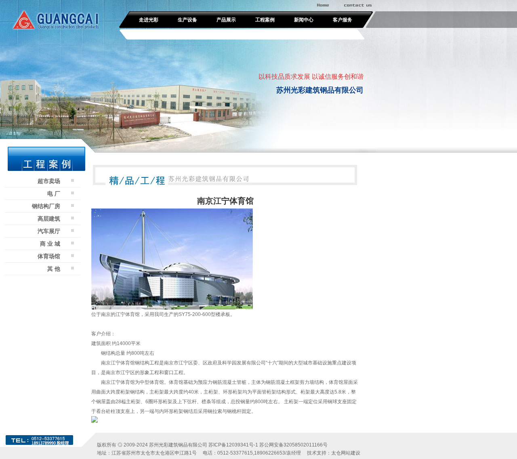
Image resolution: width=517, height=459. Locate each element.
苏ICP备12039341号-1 (233, 445)
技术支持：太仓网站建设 (333, 453)
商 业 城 (50, 243)
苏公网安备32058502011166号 (293, 445)
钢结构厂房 (46, 206)
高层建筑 (49, 218)
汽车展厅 (49, 231)
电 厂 (53, 193)
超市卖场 (49, 181)
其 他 (53, 268)
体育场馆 (49, 256)
